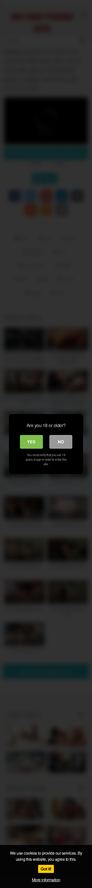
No (61, 442)
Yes (31, 442)
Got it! (46, 869)
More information (46, 880)
